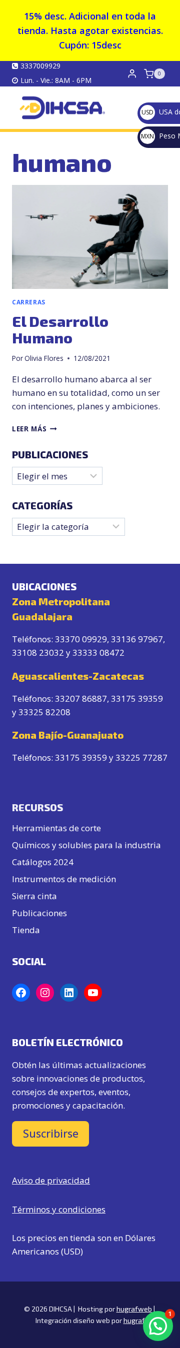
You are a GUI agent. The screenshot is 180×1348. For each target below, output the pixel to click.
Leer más (34, 428)
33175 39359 (137, 698)
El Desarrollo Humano (60, 329)
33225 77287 (142, 757)
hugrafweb (134, 1309)
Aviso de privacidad (51, 1180)
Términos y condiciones (59, 1209)
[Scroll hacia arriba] (151, 1304)
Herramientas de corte (56, 828)
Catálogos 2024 (43, 862)
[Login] (132, 73)
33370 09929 (81, 639)
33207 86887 (81, 698)
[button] (158, 1326)
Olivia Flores (44, 358)
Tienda (26, 930)
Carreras (29, 302)
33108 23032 (38, 652)
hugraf (134, 1320)
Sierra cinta (34, 896)
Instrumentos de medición (64, 879)
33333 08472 (98, 652)
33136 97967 (137, 639)
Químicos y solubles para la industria (86, 845)
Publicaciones (39, 913)
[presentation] (90, 237)
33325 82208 (44, 712)
